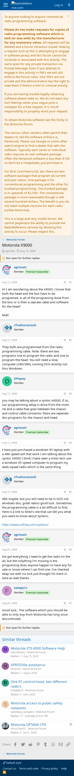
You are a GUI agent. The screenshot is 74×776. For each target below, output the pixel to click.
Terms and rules (28, 768)
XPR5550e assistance (28, 664)
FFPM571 (21, 588)
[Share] (64, 282)
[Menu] (5, 5)
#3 (70, 393)
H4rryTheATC (18, 728)
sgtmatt (10, 251)
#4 (70, 442)
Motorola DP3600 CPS (28, 724)
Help (64, 768)
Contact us (9, 768)
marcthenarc (18, 652)
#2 (70, 340)
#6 (70, 549)
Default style (13, 763)
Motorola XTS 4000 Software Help (38, 648)
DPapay (20, 378)
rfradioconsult (25, 325)
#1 (70, 282)
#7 (70, 603)
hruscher (16, 669)
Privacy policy (49, 768)
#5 (70, 492)
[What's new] (69, 5)
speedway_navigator (22, 712)
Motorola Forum (36, 652)
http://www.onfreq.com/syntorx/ (25, 524)
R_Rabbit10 (17, 690)
